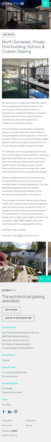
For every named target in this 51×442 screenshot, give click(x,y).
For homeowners (10, 376)
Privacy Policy (7, 421)
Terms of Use (7, 426)
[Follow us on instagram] (15, 411)
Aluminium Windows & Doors (15, 340)
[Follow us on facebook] (3, 411)
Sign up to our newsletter (18, 318)
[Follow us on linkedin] (9, 411)
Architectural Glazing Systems (16, 344)
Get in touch (11, 310)
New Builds (8, 35)
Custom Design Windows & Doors (18, 348)
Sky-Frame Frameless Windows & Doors (20, 333)
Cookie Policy (31, 421)
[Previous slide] (41, 278)
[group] (23, 262)
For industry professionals (14, 373)
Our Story (6, 405)
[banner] (25, 262)
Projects (6, 360)
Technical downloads (12, 393)
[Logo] (13, 3)
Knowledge (7, 389)
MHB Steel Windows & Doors (15, 337)
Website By (9, 431)
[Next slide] (48, 278)
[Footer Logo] (25, 290)
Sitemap (29, 426)
